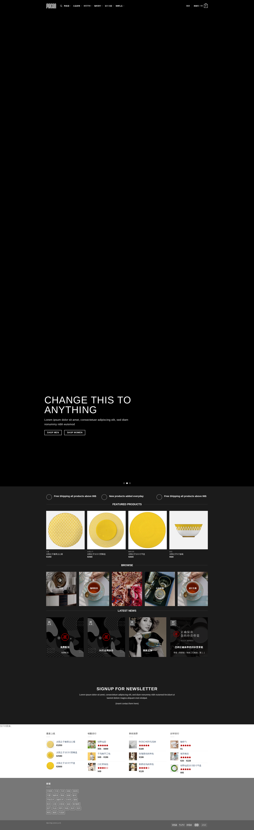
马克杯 (61, 813)
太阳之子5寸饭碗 (176, 554)
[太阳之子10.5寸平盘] (147, 530)
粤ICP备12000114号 (53, 823)
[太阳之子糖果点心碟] (65, 530)
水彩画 (61, 804)
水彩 (54, 804)
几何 (62, 791)
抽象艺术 (59, 800)
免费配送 (65, 647)
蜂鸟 (49, 813)
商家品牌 (147, 650)
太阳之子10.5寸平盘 (136, 554)
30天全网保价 (106, 650)
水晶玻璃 (76, 6)
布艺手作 (87, 6)
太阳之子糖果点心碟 (54, 554)
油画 (68, 804)
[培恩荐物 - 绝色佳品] (51, 6)
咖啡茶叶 (97, 6)
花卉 (78, 808)
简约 (60, 808)
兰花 (56, 791)
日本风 (68, 800)
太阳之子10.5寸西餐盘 (96, 554)
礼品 (54, 808)
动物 (68, 791)
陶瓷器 (66, 6)
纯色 (66, 808)
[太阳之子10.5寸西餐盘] (106, 530)
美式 (72, 808)
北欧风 (75, 791)
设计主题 (108, 6)
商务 (62, 795)
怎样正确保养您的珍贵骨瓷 (189, 647)
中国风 (49, 791)
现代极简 (76, 804)
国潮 (68, 795)
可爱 (49, 795)
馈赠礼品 (119, 6)
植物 (75, 800)
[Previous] (8, 243)
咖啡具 (55, 795)
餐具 (54, 813)
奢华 (74, 795)
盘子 (49, 808)
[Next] (245, 243)
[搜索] (61, 5)
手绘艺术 (50, 800)
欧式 (49, 804)
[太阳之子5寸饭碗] (188, 530)
